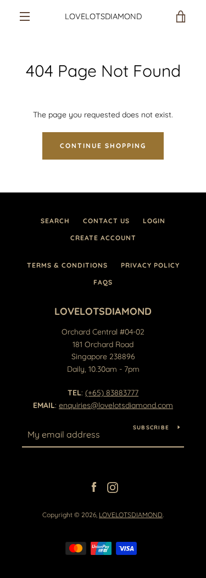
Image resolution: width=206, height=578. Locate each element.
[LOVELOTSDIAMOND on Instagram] (112, 486)
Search (55, 221)
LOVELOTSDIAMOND (103, 16)
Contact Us (106, 221)
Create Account (103, 238)
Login (154, 221)
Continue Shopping (103, 145)
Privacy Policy (150, 265)
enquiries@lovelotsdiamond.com (116, 405)
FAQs (103, 282)
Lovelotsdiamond (103, 311)
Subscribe (151, 427)
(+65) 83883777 (111, 393)
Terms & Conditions (67, 265)
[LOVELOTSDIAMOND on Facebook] (93, 486)
